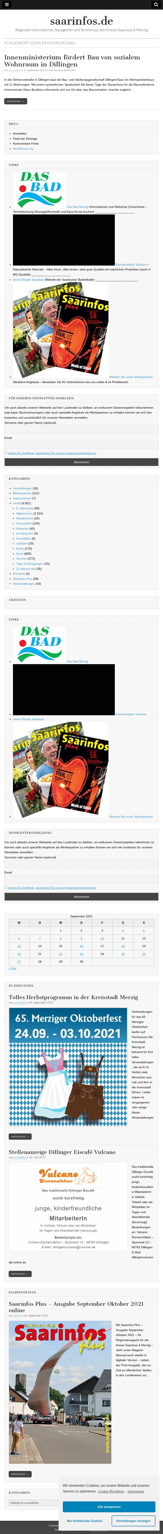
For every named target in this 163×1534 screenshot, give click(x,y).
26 (144, 954)
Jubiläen (21, 543)
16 (81, 946)
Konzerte (19, 573)
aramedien (15, 70)
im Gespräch (24, 533)
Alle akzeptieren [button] (109, 1506)
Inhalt (16, 503)
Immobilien (23, 538)
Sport (19, 553)
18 (123, 946)
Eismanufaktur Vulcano (130, 264)
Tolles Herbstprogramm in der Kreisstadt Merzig (73, 997)
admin (17, 1315)
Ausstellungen (22, 488)
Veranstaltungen (24, 583)
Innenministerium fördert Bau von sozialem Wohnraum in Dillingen (72, 60)
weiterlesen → (15, 101)
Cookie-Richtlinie (111, 1491)
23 (81, 954)
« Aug (12, 968)
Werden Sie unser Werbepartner (130, 377)
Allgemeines (24, 513)
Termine (21, 558)
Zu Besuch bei (25, 568)
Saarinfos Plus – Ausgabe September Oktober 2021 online (76, 1307)
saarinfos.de (81, 20)
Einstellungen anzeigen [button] (133, 1521)
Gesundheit (24, 523)
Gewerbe (22, 528)
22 (60, 954)
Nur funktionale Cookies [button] (84, 1521)
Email (8, 438)
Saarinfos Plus (22, 578)
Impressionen (22, 498)
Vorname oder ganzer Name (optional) (30, 422)
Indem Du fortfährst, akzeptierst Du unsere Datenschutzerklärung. (52, 453)
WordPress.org (23, 148)
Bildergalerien (22, 493)
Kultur (20, 548)
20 (19, 954)
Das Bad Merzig (77, 206)
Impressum (136, 1491)
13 (19, 946)
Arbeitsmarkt (24, 518)
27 (19, 961)
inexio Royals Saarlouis (28, 279)
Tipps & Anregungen (29, 563)
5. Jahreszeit (24, 508)
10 (102, 938)
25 (123, 954)
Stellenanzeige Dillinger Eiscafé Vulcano (62, 1152)
